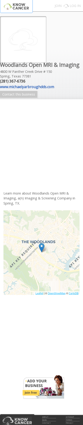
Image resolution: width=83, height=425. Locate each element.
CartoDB (73, 293)
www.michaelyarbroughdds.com (27, 86)
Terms (69, 420)
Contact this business (18, 94)
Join (58, 5)
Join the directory (43, 387)
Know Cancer (16, 6)
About (45, 417)
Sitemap (70, 417)
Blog (44, 420)
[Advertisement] (41, 149)
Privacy (69, 423)
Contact (46, 423)
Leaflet (39, 293)
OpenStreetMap (56, 293)
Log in (75, 5)
